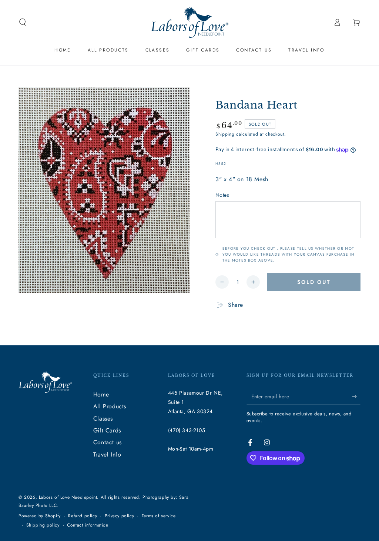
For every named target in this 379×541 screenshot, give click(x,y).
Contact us (107, 442)
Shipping (225, 134)
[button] (22, 22)
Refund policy (82, 516)
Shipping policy (43, 525)
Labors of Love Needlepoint (68, 497)
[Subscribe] (356, 396)
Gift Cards (107, 430)
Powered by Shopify (40, 516)
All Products (109, 406)
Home (101, 394)
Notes (222, 195)
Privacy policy (119, 516)
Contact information (87, 525)
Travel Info (107, 454)
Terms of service (159, 516)
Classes (103, 418)
